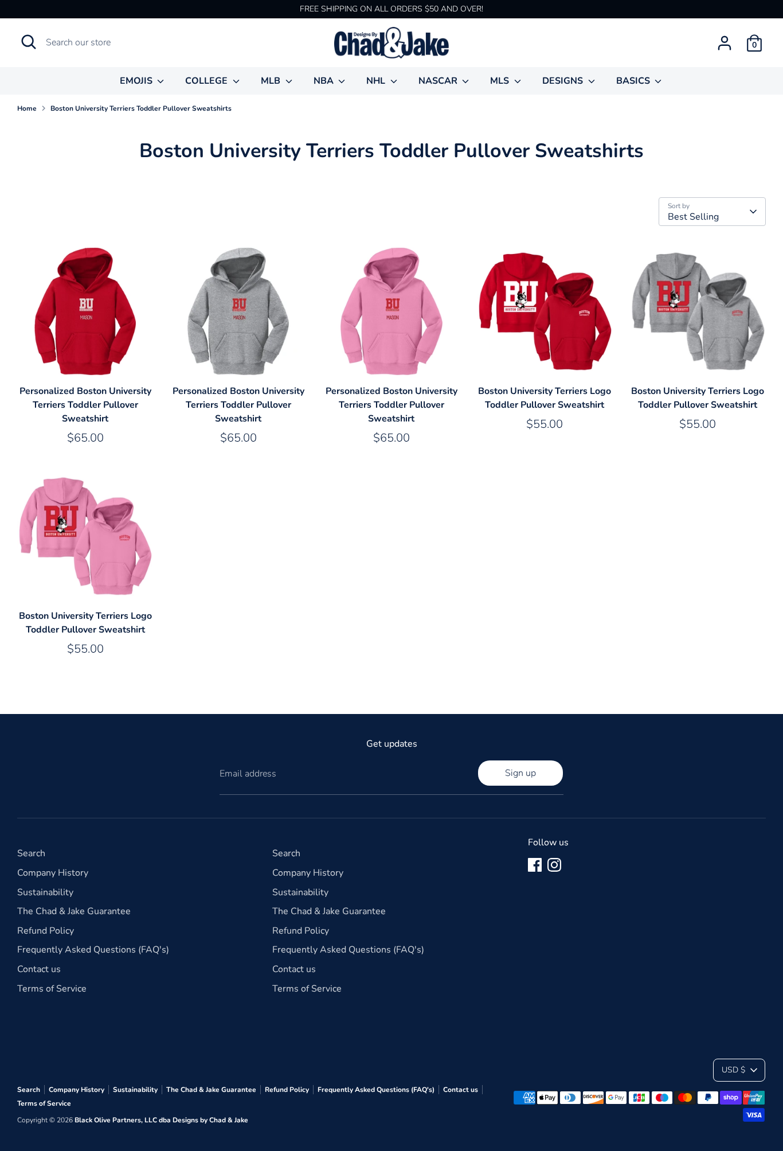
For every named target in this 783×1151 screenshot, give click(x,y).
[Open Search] (28, 41)
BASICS (634, 81)
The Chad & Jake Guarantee (74, 911)
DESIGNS (563, 81)
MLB (272, 81)
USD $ (733, 1069)
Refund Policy (45, 930)
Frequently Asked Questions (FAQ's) (93, 949)
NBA (325, 81)
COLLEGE (207, 81)
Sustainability (45, 892)
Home (27, 108)
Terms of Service (52, 988)
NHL (376, 81)
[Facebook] (535, 865)
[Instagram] (554, 865)
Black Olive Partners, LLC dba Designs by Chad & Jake (161, 1120)
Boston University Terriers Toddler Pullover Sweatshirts (141, 108)
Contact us (39, 969)
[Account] (724, 43)
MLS (500, 81)
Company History (52, 873)
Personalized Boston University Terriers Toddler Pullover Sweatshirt (85, 405)
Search (31, 853)
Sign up (520, 773)
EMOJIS (137, 81)
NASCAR (439, 81)
